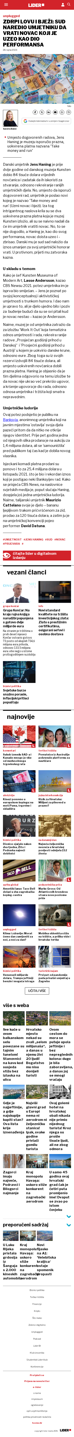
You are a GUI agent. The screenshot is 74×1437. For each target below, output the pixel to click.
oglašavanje (37, 1405)
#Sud (48, 539)
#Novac (60, 539)
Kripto (37, 1311)
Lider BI (37, 1345)
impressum (37, 1399)
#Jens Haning (33, 539)
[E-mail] (55, 112)
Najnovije (21, 716)
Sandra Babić (10, 129)
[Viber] (68, 112)
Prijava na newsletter (37, 1381)
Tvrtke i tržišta (37, 1297)
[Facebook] (35, 112)
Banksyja (10, 420)
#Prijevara (11, 543)
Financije (37, 1304)
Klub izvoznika (37, 1352)
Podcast (37, 1338)
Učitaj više (37, 991)
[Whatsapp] (62, 112)
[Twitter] (41, 112)
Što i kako (37, 1318)
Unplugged (37, 1331)
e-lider (37, 1387)
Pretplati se (37, 1375)
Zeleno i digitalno (37, 1325)
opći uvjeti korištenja (37, 1411)
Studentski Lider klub (37, 1359)
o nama (37, 1393)
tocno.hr (37, 1423)
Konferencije (37, 1366)
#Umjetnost (12, 539)
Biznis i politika (37, 1290)
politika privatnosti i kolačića (37, 1417)
